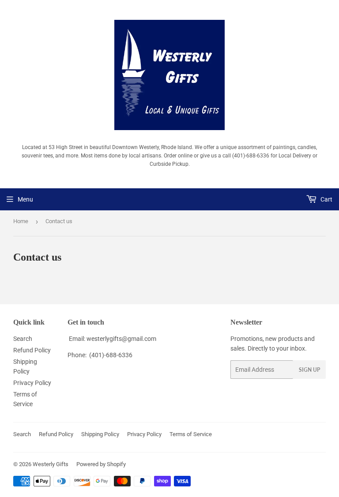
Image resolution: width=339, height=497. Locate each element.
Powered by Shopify (101, 464)
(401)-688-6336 (110, 355)
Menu (25, 199)
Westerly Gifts (50, 464)
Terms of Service (191, 434)
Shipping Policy (100, 434)
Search (22, 338)
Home (20, 221)
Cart (325, 199)
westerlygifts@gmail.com (121, 338)
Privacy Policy (32, 382)
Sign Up (309, 369)
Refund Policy (32, 350)
